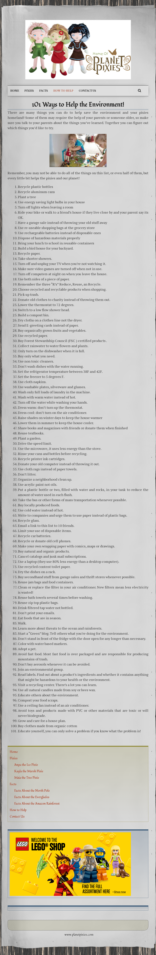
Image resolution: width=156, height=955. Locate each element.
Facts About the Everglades (31, 797)
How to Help (63, 90)
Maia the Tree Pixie (26, 778)
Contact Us (87, 90)
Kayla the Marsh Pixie (28, 771)
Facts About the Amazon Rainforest (37, 804)
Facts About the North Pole (32, 791)
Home (14, 90)
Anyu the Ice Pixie (26, 765)
